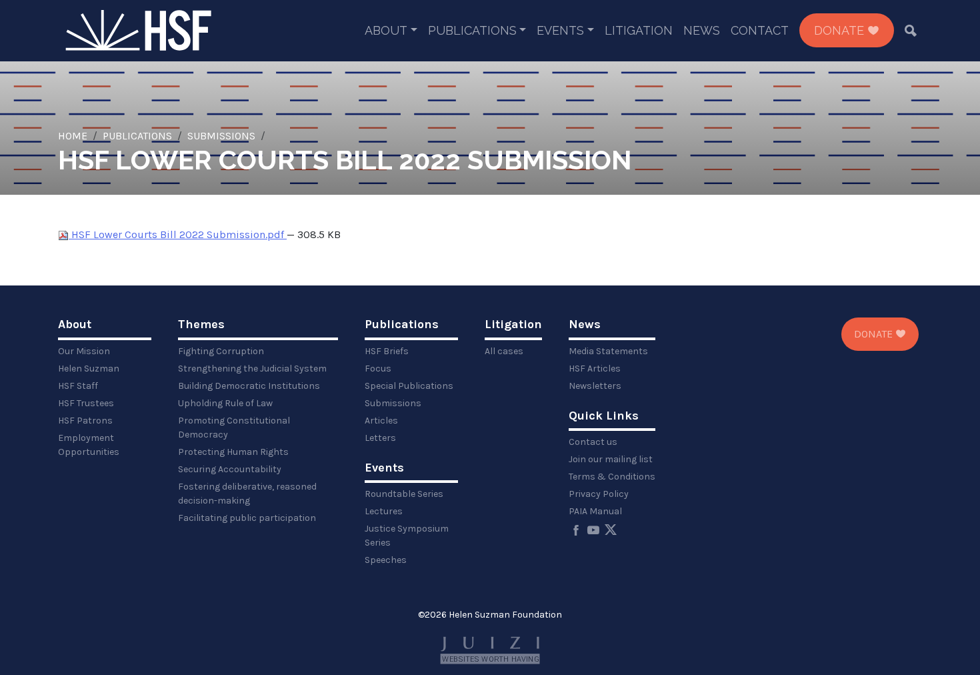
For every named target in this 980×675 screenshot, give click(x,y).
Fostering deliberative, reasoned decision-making (247, 493)
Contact (760, 30)
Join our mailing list (611, 459)
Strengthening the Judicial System (252, 368)
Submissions (221, 135)
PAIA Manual (595, 511)
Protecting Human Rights (233, 452)
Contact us (593, 442)
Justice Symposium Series (407, 535)
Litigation (639, 30)
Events (560, 30)
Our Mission (84, 351)
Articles (381, 420)
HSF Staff (78, 386)
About (386, 30)
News (701, 30)
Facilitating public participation (247, 518)
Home (72, 135)
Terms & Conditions (612, 476)
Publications (472, 30)
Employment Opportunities (88, 445)
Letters (380, 438)
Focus (378, 368)
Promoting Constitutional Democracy (234, 427)
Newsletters (595, 386)
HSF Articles (595, 368)
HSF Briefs (387, 351)
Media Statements (608, 351)
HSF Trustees (86, 403)
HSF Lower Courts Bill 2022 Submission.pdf (178, 234)
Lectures (384, 511)
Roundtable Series (404, 494)
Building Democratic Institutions (249, 386)
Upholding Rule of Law (225, 403)
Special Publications (409, 386)
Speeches (386, 560)
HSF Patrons (85, 420)
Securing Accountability (229, 469)
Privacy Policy (599, 494)
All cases (504, 351)
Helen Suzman (88, 368)
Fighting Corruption (221, 351)
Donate (840, 30)
